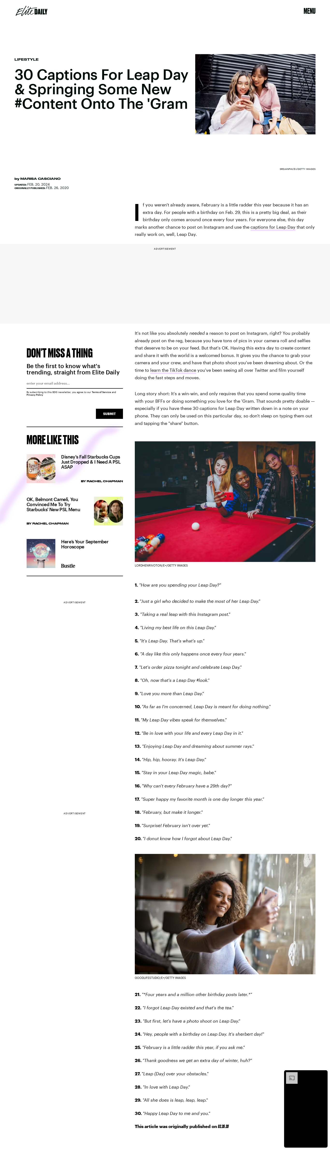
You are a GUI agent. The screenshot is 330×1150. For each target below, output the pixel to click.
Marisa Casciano (40, 178)
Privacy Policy (35, 394)
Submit (109, 413)
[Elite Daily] (31, 11)
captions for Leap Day (273, 227)
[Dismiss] (322, 1074)
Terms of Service (101, 392)
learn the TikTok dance (173, 370)
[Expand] (289, 1074)
